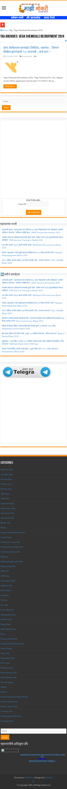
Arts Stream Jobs (7, 513)
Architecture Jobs (8, 508)
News (3, 634)
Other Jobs (5, 653)
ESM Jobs (5, 571)
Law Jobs (4, 605)
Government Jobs (8, 581)
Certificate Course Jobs (10, 542)
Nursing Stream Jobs (9, 639)
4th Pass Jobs (6, 479)
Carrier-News (6, 537)
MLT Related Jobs (8, 629)
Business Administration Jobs (13, 532)
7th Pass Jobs (6, 484)
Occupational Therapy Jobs (12, 643)
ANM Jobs (5, 498)
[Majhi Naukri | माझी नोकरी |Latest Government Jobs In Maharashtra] (33, 7)
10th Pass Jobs (7, 469)
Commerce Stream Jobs (10, 552)
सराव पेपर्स (50, 17)
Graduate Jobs (6, 585)
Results (4, 692)
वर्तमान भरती (17, 17)
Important (5, 595)
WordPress (29, 777)
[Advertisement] (33, 160)
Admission (5, 494)
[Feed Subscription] (66, 41)
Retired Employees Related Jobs (14, 697)
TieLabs (49, 777)
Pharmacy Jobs (7, 668)
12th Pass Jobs (7, 474)
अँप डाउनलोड (34, 17)
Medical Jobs (6, 619)
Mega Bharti (6, 624)
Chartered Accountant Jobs (12, 547)
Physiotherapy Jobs (9, 672)
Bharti (3, 527)
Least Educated (7, 610)
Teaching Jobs (7, 711)
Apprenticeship (7, 503)
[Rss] (33, 781)
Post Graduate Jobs (9, 677)
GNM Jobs (5, 576)
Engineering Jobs (8, 566)
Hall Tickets (6, 590)
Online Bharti (6, 648)
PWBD (3, 687)
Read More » (10, 86)
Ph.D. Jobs (5, 663)
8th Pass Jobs (6, 489)
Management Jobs (8, 614)
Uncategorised (7, 721)
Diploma (4, 556)
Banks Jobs (5, 523)
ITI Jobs (4, 600)
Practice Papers (7, 682)
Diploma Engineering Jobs (12, 561)
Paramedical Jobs (8, 658)
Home (5, 30)
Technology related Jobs (11, 716)
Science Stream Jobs (9, 701)
